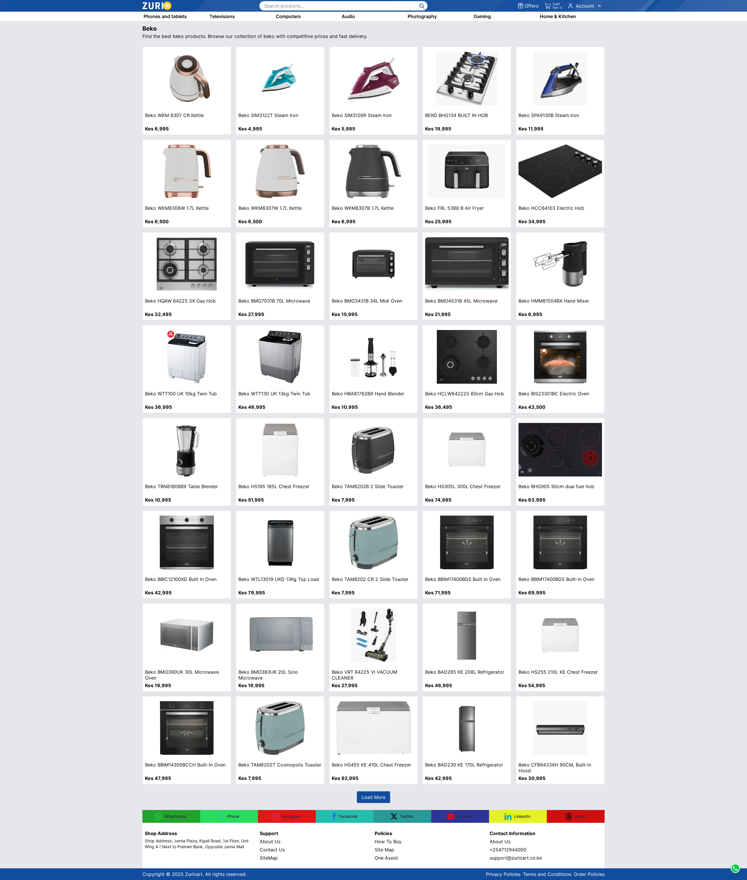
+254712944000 (508, 850)
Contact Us (272, 850)
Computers (288, 16)
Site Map (384, 850)
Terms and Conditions (547, 874)
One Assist (386, 858)
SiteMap (269, 858)
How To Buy (388, 841)
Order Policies (589, 874)
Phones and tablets (165, 16)
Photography (422, 16)
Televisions (222, 16)
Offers (531, 6)
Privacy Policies (503, 874)
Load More (373, 797)
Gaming (482, 16)
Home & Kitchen (558, 16)
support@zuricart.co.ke (516, 858)
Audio (348, 16)
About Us (270, 841)
